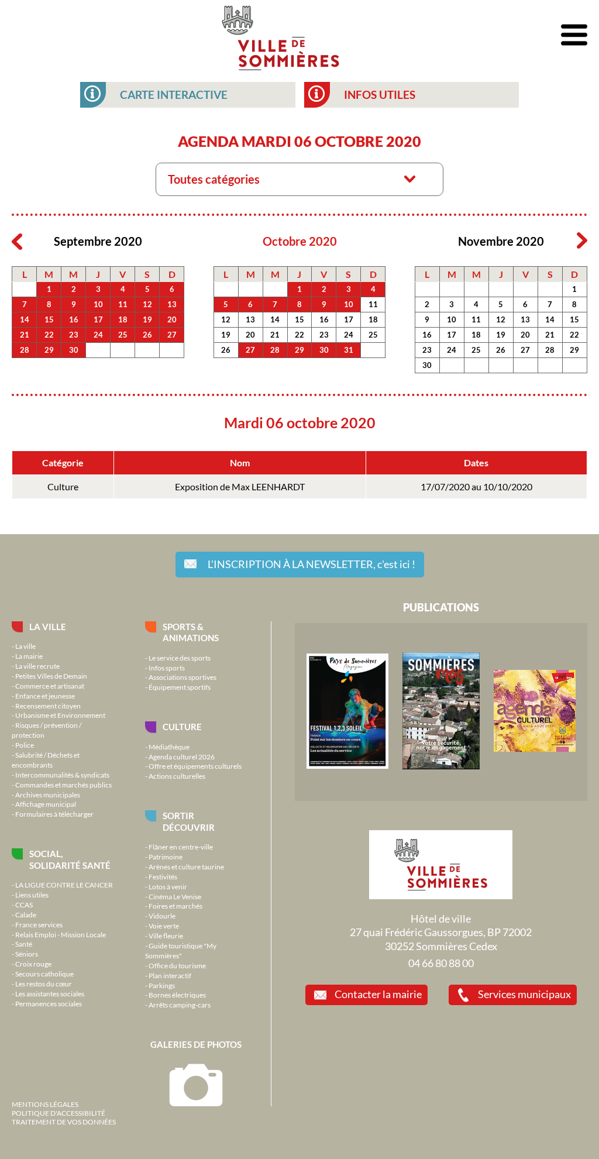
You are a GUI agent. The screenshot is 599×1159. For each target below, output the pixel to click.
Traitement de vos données (64, 1121)
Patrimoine (166, 856)
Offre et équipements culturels (195, 766)
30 (73, 350)
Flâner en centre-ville (181, 846)
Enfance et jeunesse (45, 696)
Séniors (26, 954)
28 (24, 350)
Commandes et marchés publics (63, 784)
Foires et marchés (175, 906)
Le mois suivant (582, 241)
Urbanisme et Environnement (60, 715)
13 (172, 304)
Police (24, 745)
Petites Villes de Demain (51, 676)
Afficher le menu (574, 35)
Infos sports (167, 667)
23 (73, 334)
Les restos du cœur (43, 983)
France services (39, 924)
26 (147, 334)
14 (24, 319)
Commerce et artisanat (49, 686)
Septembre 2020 (98, 241)
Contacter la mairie (378, 994)
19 (147, 319)
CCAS (24, 904)
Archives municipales (47, 794)
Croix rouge (33, 963)
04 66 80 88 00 (441, 963)
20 (172, 319)
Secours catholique (44, 973)
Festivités (163, 876)
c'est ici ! (311, 564)
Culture (62, 487)
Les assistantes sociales (49, 993)
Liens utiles (32, 894)
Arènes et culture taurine (186, 866)
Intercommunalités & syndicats (62, 775)
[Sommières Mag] (441, 766)
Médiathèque (169, 746)
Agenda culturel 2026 (182, 756)
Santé (23, 944)
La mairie (29, 656)
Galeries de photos (196, 1044)
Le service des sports (180, 658)
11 (123, 304)
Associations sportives (182, 677)
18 (123, 319)
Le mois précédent (17, 241)
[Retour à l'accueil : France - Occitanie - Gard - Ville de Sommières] (280, 35)
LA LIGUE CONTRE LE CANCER (64, 885)
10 (98, 304)
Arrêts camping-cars (180, 1004)
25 (123, 334)
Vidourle (162, 916)
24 (98, 334)
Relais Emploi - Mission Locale (60, 934)
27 (172, 334)
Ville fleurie (166, 935)
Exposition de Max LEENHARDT (240, 487)
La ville (47, 626)
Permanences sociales (48, 1003)
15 (49, 319)
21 (24, 334)
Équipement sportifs (180, 687)
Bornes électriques (177, 995)
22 (49, 334)
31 (348, 350)
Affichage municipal (45, 804)
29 (49, 350)
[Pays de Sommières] (347, 766)
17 (98, 319)
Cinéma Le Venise (175, 896)
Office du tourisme (177, 965)
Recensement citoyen (48, 705)
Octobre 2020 (300, 241)
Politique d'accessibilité (58, 1113)
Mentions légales (45, 1104)
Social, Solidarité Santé (70, 859)
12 (147, 304)
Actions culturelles (177, 776)
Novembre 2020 (501, 241)
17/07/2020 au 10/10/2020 (476, 487)
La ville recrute (37, 666)
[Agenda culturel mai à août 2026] (535, 749)
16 (73, 319)
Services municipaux (524, 994)
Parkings (162, 985)
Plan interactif (170, 975)
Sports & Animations (191, 632)
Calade (25, 914)
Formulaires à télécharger (54, 814)
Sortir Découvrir (189, 821)
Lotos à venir (168, 886)
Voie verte (164, 925)
